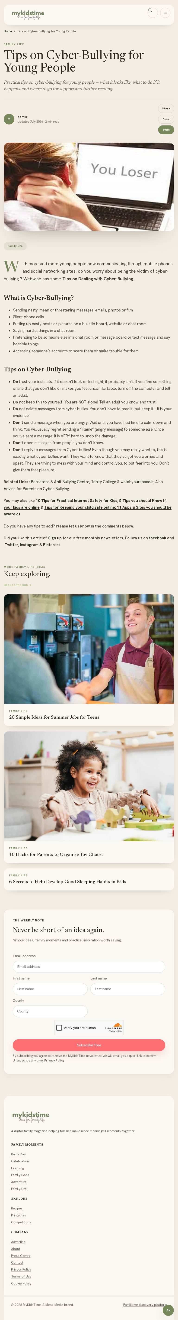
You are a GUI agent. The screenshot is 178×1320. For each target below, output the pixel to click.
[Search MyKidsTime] (153, 13)
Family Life (19, 1189)
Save (166, 119)
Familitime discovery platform (145, 1305)
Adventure (19, 1182)
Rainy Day (18, 1154)
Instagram (29, 544)
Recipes (16, 1208)
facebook (157, 537)
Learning (17, 1168)
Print (166, 130)
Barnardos (40, 481)
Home (8, 31)
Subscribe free (89, 1045)
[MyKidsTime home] (89, 14)
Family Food (20, 1175)
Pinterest (51, 544)
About (15, 1249)
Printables (18, 1215)
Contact (17, 1262)
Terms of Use (21, 1276)
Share (166, 108)
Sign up (55, 537)
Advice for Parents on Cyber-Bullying (36, 488)
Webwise (32, 279)
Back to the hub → (18, 585)
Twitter (11, 544)
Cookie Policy (21, 1283)
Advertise (18, 1242)
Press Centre (21, 1256)
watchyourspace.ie (137, 481)
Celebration (20, 1161)
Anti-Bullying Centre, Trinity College (85, 481)
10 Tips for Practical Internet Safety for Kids (76, 500)
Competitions (21, 1222)
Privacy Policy (54, 1060)
